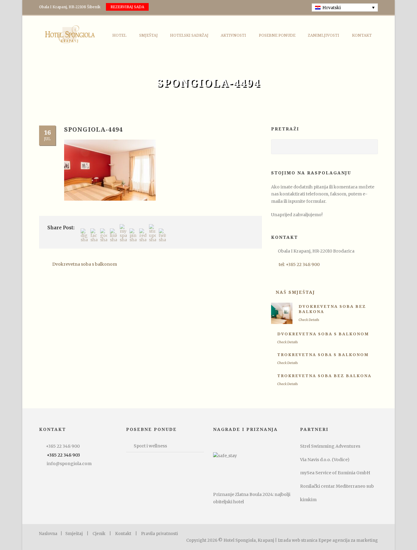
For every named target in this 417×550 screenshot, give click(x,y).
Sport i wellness (150, 446)
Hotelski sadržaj (189, 35)
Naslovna (48, 533)
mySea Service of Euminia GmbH (335, 472)
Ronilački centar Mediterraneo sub (337, 486)
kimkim (308, 499)
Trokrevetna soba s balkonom (323, 354)
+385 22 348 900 (63, 446)
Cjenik (98, 533)
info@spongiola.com (69, 463)
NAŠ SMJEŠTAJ (295, 292)
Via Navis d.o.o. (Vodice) (325, 459)
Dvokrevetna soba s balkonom (323, 334)
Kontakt (362, 35)
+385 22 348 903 (63, 455)
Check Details (309, 320)
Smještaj (148, 35)
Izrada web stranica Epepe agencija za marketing (328, 540)
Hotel (119, 35)
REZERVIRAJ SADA (127, 7)
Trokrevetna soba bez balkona (324, 375)
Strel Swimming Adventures (330, 446)
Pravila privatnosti (159, 533)
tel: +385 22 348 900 (299, 264)
